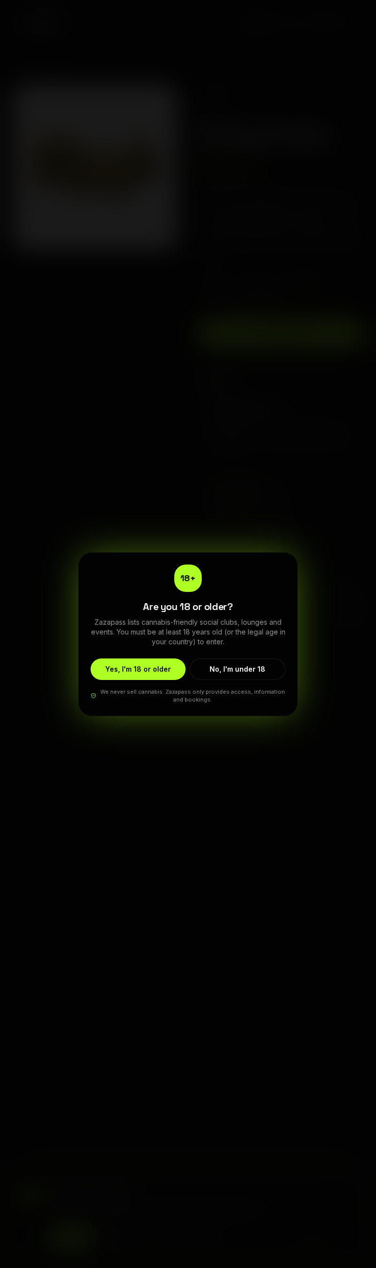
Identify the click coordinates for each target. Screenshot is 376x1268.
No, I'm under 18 (237, 669)
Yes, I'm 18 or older (138, 669)
